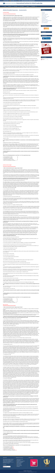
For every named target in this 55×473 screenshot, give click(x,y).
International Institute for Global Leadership (29, 3)
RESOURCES (33, 6)
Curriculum (15, 6)
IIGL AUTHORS (19, 463)
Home (5, 6)
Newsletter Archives (44, 17)
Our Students (22, 6)
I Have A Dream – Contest (45, 16)
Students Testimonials (45, 14)
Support (27, 6)
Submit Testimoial (19, 465)
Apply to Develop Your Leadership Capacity (28, 0)
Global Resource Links (20, 459)
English (43, 59)
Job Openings (18, 460)
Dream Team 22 (44, 15)
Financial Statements (45, 19)
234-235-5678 (6, 0)
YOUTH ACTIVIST (19, 464)
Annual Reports (44, 18)
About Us (9, 6)
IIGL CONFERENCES (44, 22)
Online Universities (19, 462)
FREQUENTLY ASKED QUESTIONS (46, 20)
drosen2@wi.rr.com (13, 0)
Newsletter (43, 13)
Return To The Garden (45, 21)
